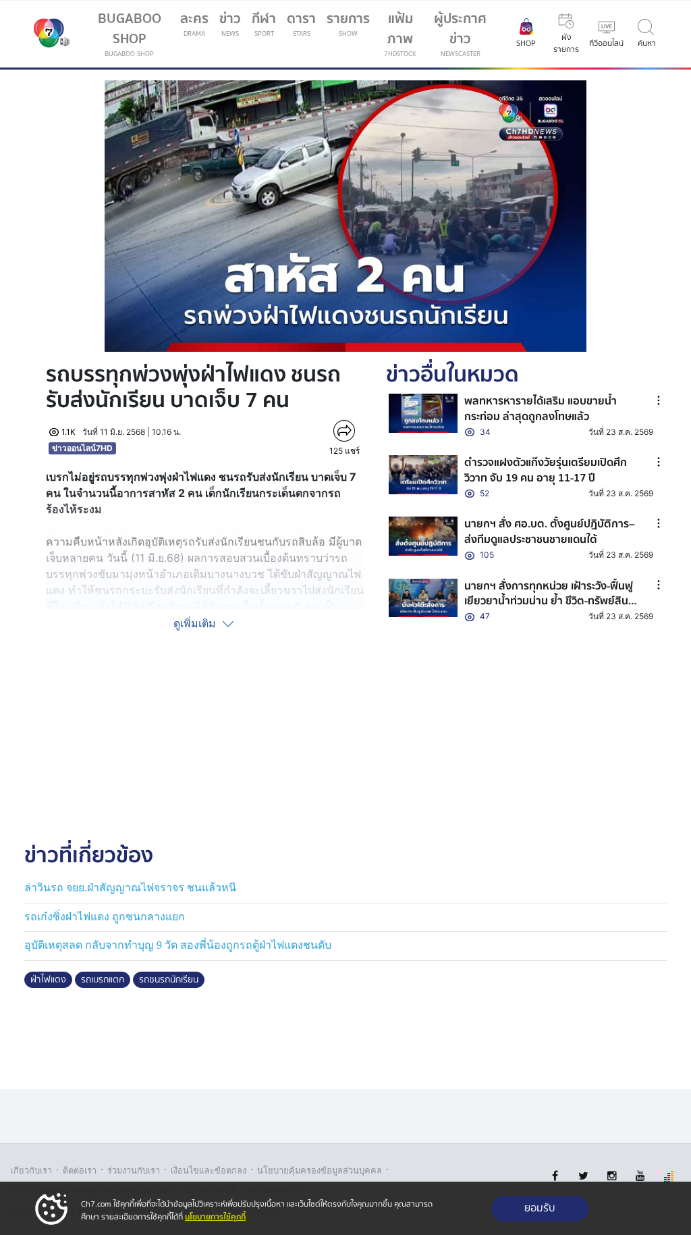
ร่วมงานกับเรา (133, 1170)
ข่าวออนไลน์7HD (82, 448)
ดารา (301, 23)
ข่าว (230, 23)
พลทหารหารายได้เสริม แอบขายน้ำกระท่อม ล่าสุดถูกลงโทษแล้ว (540, 408)
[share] (344, 431)
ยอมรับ (539, 1208)
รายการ (348, 23)
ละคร (194, 23)
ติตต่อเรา (79, 1170)
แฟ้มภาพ (400, 33)
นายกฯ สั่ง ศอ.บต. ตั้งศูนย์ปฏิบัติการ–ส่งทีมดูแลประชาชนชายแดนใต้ (549, 531)
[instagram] (612, 1176)
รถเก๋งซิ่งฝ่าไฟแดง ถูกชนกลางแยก (104, 916)
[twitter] (583, 1176)
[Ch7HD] (48, 34)
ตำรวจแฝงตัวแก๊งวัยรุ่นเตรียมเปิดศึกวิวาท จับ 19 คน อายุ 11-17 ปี (545, 470)
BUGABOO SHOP (129, 33)
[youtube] (640, 1176)
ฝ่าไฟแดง (48, 980)
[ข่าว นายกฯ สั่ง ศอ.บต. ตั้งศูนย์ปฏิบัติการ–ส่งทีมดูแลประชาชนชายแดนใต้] (423, 536)
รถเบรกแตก (102, 980)
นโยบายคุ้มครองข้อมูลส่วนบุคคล (319, 1170)
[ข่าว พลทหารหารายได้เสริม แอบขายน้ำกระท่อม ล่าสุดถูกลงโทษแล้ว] (423, 413)
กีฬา (266, 26)
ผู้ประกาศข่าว (460, 33)
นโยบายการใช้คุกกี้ (215, 1217)
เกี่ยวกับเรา (31, 1170)
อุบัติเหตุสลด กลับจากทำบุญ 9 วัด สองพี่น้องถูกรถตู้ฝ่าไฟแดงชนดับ (177, 945)
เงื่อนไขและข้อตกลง (208, 1170)
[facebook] (555, 1176)
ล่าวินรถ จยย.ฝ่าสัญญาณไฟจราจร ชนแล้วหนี (130, 887)
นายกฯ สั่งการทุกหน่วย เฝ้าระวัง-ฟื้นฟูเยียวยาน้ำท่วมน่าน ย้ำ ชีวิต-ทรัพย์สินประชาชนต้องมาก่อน (548, 601)
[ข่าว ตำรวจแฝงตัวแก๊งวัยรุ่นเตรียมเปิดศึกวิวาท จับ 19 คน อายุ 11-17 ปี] (423, 474)
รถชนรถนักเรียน (168, 980)
